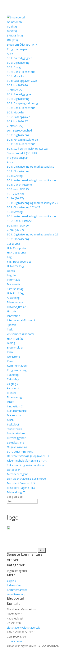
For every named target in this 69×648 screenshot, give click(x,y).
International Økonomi (21, 320)
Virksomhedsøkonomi (20, 334)
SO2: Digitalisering (18, 62)
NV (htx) (12, 31)
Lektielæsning (15, 442)
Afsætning (13, 297)
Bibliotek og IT (16, 492)
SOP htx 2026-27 (17, 121)
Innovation (13, 316)
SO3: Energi (14, 67)
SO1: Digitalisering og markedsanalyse (30, 166)
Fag (9, 257)
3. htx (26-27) (15, 90)
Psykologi (13, 424)
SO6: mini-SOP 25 (18, 189)
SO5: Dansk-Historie (19, 184)
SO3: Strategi (15, 175)
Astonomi (13, 388)
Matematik (13, 284)
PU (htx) (12, 26)
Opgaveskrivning (17, 447)
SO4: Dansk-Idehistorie (21, 72)
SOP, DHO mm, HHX (20, 451)
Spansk (11, 325)
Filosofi (11, 393)
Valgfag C (13, 384)
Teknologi (13, 374)
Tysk (10, 329)
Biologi (11, 343)
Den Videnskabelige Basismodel (26, 478)
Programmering (16, 370)
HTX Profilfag (15, 338)
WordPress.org (16, 594)
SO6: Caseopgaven (18, 117)
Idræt (10, 402)
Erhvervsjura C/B (17, 307)
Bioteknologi (15, 347)
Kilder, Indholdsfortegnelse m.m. (27, 460)
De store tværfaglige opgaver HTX (28, 456)
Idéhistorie (13, 356)
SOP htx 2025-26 (17, 85)
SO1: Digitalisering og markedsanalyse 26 (32, 203)
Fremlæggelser (16, 438)
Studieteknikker (16, 433)
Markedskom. (15, 415)
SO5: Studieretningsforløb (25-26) (27, 148)
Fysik (10, 352)
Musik (10, 420)
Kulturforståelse (17, 411)
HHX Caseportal (16, 248)
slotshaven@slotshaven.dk (23, 627)
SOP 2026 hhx (15, 194)
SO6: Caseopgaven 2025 (22, 80)
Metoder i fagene (17, 474)
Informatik (13, 279)
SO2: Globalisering (18, 171)
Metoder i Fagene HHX (21, 483)
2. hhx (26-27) (15, 230)
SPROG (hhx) (15, 35)
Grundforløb (14, 22)
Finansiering (14, 397)
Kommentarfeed (17, 590)
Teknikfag (13, 379)
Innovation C (15, 406)
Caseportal (13, 243)
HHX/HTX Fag (15, 266)
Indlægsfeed (14, 585)
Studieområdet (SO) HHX (22, 153)
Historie (11, 311)
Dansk (11, 271)
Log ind (11, 580)
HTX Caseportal (16, 252)
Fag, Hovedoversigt (19, 261)
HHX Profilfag (15, 293)
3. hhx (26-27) (15, 198)
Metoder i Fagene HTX (21, 488)
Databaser (13, 469)
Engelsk (11, 275)
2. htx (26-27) (15, 126)
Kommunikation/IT (18, 365)
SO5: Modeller (15, 76)
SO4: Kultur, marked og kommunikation (31, 180)
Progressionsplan (17, 49)
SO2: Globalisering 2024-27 (23, 207)
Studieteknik (14, 429)
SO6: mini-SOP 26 (18, 225)
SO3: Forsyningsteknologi (22, 103)
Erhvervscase (15, 302)
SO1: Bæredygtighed (19, 58)
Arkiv (10, 53)
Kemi (10, 361)
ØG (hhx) (12, 40)
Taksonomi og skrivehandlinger (26, 465)
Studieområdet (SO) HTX (22, 44)
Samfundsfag (15, 289)
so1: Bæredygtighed (19, 130)
